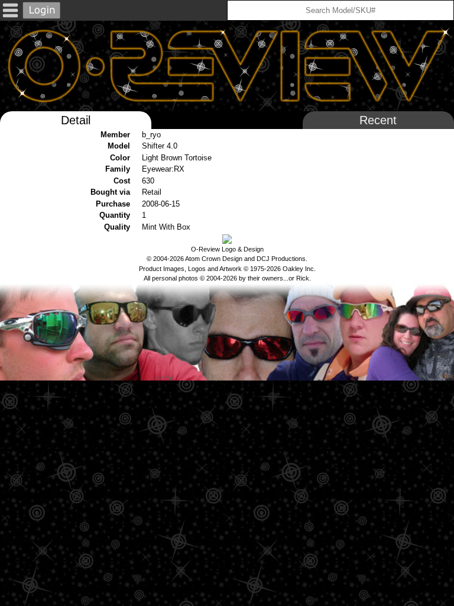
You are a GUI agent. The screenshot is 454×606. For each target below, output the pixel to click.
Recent (378, 120)
